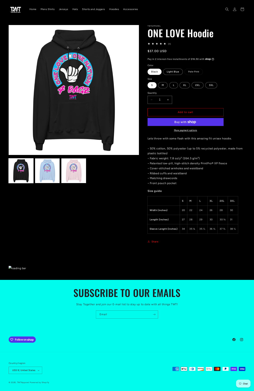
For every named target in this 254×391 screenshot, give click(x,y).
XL (184, 85)
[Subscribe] (154, 314)
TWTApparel (23, 382)
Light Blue (173, 71)
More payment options (185, 130)
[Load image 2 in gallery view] (47, 170)
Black (154, 71)
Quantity (152, 93)
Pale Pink (195, 72)
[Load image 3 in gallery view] (73, 170)
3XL (211, 85)
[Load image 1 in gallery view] (21, 170)
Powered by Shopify (39, 382)
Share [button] (155, 241)
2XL (197, 85)
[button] (227, 9)
